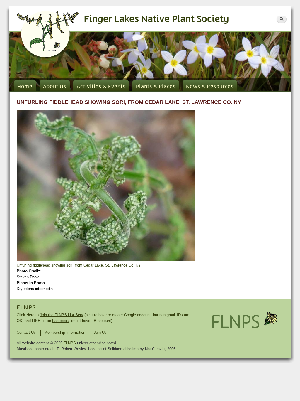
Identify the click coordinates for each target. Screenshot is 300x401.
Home (25, 86)
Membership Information (64, 332)
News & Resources (209, 86)
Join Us (100, 332)
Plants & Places (155, 86)
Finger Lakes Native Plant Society (156, 19)
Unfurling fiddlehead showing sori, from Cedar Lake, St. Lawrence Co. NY (79, 265)
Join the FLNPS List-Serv (61, 315)
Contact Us (26, 332)
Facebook (60, 321)
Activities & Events (101, 86)
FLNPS (26, 308)
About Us (54, 86)
